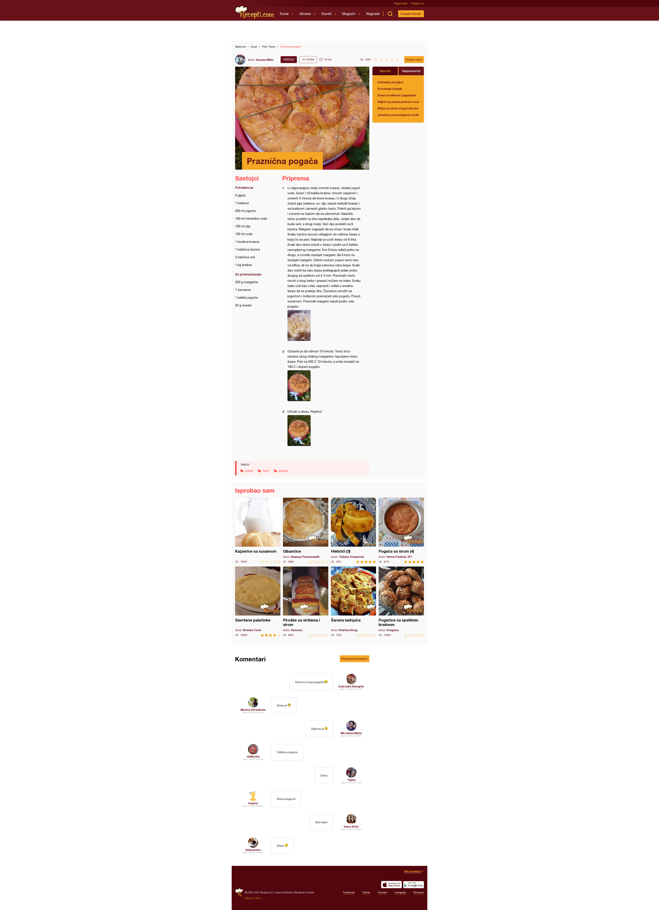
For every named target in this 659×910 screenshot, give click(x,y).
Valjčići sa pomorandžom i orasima (398, 101)
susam (249, 470)
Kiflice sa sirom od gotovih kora (398, 108)
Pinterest (418, 892)
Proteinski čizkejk (390, 88)
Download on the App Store (391, 884)
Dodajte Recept (411, 13)
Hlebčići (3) (353, 530)
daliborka (253, 756)
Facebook (349, 892)
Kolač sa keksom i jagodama (397, 95)
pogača (283, 470)
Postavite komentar (355, 658)
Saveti (326, 14)
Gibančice (305, 530)
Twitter (366, 892)
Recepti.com (255, 12)
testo (266, 470)
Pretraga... (390, 13)
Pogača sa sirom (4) (401, 530)
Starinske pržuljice (390, 82)
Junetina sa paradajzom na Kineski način (398, 114)
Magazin (348, 14)
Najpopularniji (411, 70)
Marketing (299, 892)
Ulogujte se (417, 3)
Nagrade (373, 14)
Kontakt (310, 892)
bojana (253, 803)
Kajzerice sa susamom (257, 530)
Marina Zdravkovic (253, 709)
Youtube (382, 892)
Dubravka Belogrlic (351, 686)
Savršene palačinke (257, 602)
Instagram (400, 892)
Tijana (351, 779)
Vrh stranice (412, 871)
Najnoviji (385, 70)
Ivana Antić (351, 826)
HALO (257, 898)
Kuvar (284, 14)
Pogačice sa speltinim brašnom (401, 602)
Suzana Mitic (265, 59)
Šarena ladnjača (353, 602)
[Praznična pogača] (324, 325)
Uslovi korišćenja (283, 892)
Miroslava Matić (351, 733)
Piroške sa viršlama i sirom (305, 602)
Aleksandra (253, 849)
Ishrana (305, 14)
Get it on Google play (413, 884)
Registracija (400, 3)
